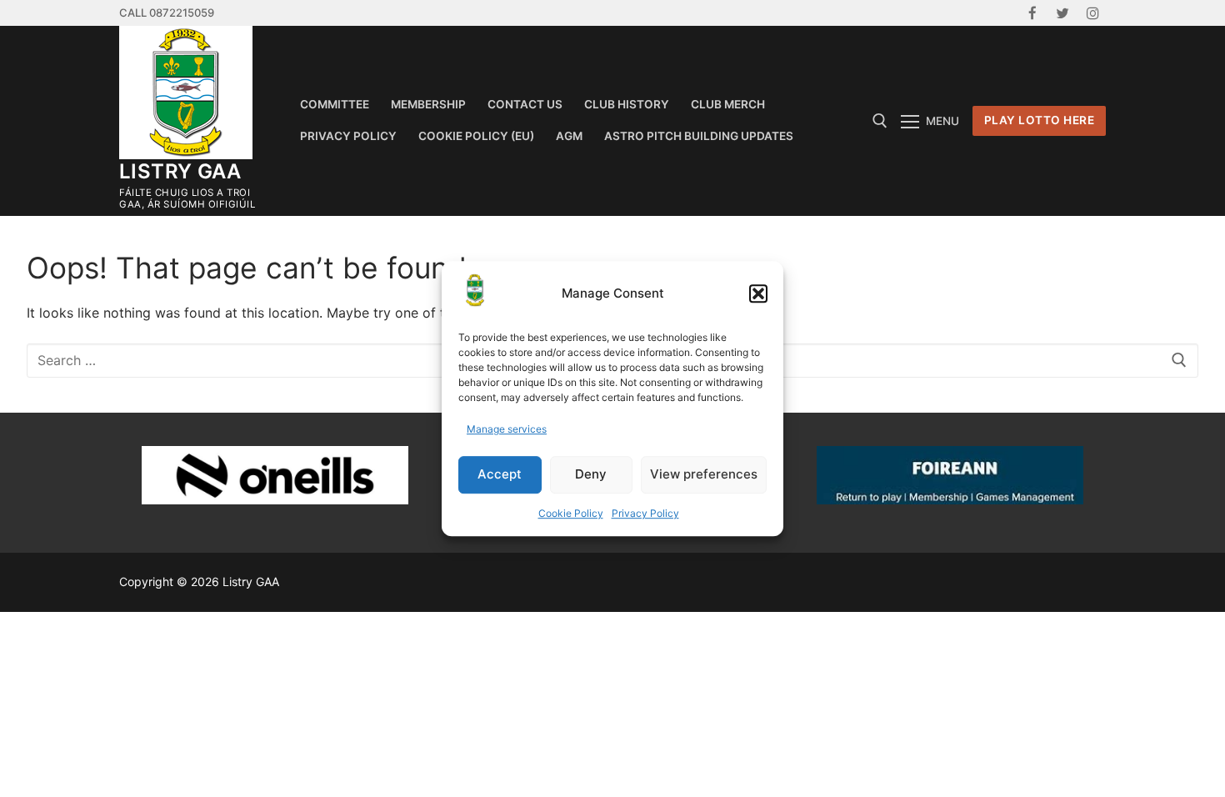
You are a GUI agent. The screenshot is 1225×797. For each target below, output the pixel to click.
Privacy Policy (645, 513)
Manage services (507, 429)
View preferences (704, 474)
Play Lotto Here (1039, 120)
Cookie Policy (570, 513)
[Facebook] (1032, 13)
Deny (591, 474)
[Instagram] (1093, 13)
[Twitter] (1063, 13)
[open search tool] (880, 120)
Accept (500, 474)
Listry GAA (180, 171)
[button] (758, 293)
